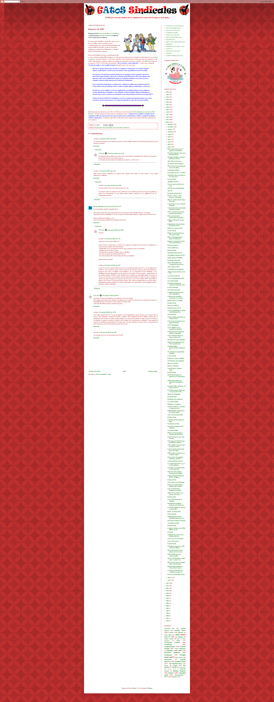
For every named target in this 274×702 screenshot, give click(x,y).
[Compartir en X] (108, 125)
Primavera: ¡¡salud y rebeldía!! (176, 358)
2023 (167, 99)
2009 (167, 593)
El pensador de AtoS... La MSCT (177, 172)
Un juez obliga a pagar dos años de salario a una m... (176, 445)
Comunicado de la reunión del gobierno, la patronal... (176, 332)
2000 (167, 616)
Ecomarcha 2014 (172, 397)
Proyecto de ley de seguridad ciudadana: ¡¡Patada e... (175, 458)
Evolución (170, 532)
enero (169, 580)
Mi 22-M (170, 191)
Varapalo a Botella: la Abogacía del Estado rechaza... (176, 157)
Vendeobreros (126, 127)
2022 (167, 102)
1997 (167, 618)
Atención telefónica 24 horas (175, 461)
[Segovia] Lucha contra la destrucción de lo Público (175, 472)
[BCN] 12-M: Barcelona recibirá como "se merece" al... (176, 559)
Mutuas (166, 665)
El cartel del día (172, 314)
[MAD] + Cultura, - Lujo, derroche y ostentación (175, 196)
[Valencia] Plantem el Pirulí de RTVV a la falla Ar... (176, 476)
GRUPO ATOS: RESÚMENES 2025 (175, 42)
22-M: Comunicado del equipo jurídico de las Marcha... (176, 212)
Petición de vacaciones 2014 (175, 228)
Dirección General (104, 127)
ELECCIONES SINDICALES (174, 37)
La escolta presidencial (174, 276)
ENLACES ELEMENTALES (173, 28)
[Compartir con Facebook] (110, 125)
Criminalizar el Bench (173, 170)
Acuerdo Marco (180, 630)
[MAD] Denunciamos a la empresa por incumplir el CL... (175, 382)
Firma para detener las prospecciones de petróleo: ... (176, 216)
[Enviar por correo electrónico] (104, 125)
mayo (169, 142)
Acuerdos (171, 632)
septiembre (171, 132)
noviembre (171, 127)
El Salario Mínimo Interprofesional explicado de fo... (176, 347)
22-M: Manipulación (173, 325)
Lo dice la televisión (173, 287)
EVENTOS (169, 49)
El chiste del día (172, 250)
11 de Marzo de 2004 (173, 523)
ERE (110, 127)
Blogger (150, 688)
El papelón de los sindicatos (175, 399)
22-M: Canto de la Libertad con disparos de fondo (176, 321)
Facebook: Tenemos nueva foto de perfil (176, 437)
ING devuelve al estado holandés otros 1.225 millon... (176, 166)
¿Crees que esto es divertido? (175, 539)
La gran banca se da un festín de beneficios (176, 204)
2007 (167, 598)
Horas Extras (179, 657)
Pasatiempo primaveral (174, 260)
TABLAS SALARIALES (172, 35)
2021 (167, 104)
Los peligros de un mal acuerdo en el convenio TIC (176, 468)
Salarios (171, 673)
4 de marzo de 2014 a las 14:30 (107, 312)
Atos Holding (179, 637)
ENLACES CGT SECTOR (173, 30)
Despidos (97, 127)
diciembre (170, 124)
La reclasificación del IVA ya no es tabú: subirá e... (176, 464)
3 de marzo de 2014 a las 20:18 (107, 139)
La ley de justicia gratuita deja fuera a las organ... (176, 449)
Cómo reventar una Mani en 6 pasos (176, 185)
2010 (167, 591)
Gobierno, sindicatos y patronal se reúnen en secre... (176, 407)
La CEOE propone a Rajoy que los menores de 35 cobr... (176, 391)
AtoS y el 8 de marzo (173, 541)
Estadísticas (168, 655)
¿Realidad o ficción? (173, 182)
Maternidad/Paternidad (175, 663)
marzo (169, 147)
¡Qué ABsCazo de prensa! (175, 161)
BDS (178, 639)
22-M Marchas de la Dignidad (176, 361)
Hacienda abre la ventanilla (175, 300)
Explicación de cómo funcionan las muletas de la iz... (176, 224)
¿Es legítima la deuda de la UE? (176, 255)
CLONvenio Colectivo (172, 642)
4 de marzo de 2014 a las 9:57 (112, 265)
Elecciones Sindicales (172, 652)
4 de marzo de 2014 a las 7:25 (112, 239)
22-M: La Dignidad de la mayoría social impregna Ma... (177, 311)
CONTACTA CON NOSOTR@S (174, 26)
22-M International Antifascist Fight (176, 420)
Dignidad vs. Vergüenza (174, 404)
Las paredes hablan (173, 281)
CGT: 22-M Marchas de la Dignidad (175, 500)
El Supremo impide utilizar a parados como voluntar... (175, 485)
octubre (170, 129)
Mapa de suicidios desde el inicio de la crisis (176, 200)
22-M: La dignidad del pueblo (176, 278)
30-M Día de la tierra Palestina (176, 188)
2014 (167, 122)
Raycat (134, 688)
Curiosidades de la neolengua (176, 269)
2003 (167, 608)
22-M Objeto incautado (174, 290)
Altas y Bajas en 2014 (173, 267)
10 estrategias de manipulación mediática (176, 352)
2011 (167, 588)
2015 (167, 119)
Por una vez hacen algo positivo (176, 574)
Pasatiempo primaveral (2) (175, 253)
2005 (167, 603)
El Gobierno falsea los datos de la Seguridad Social (177, 153)
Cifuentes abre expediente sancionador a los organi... (175, 297)
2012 (167, 586)
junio (169, 139)
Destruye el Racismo (173, 366)
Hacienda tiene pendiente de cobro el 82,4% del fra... (175, 567)
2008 (167, 596)
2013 (167, 583)
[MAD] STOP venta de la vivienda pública (174, 555)
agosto (170, 134)
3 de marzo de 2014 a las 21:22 (115, 153)
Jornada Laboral (180, 661)
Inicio (124, 371)
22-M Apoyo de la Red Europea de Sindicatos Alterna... (176, 441)
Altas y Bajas (168, 635)
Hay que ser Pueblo (173, 363)
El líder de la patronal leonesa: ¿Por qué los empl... (176, 233)
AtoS (177, 634)
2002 (167, 611)
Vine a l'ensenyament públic (175, 415)
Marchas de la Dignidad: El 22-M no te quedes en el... (176, 343)
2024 (167, 97)
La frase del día (172, 179)
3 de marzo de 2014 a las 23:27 (112, 206)
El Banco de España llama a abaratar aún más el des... (175, 433)
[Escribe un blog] (106, 125)
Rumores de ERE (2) (173, 305)
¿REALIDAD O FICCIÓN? (173, 51)
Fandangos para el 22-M (174, 308)
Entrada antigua (152, 371)
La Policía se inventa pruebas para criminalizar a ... (175, 293)
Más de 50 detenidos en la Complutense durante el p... (176, 263)
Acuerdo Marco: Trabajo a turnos (175, 369)
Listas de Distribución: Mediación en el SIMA (174, 489)
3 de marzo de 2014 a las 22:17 (107, 171)
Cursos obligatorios (180, 648)
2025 (167, 95)
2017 (167, 115)
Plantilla (174, 667)
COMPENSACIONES (172, 32)
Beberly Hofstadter (98, 206)
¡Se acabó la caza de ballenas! (176, 164)
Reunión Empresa (179, 671)
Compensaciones (169, 646)
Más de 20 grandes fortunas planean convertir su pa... (175, 551)
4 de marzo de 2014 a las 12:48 (112, 185)
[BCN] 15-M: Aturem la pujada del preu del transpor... (176, 563)
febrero (170, 578)
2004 (167, 606)
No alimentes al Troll (173, 424)
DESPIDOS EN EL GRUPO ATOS (175, 46)
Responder (96, 146)
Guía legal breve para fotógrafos (176, 340)
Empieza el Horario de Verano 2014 (176, 220)
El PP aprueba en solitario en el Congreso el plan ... (176, 453)
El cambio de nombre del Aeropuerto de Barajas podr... (176, 284)
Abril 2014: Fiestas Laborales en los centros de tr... (176, 176)
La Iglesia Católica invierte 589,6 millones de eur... (176, 529)
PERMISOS (169, 44)
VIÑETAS (168, 53)
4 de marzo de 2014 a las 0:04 (115, 230)
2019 (167, 109)
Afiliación (180, 632)
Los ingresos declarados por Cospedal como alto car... (175, 571)
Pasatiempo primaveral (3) (175, 193)
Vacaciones (174, 677)
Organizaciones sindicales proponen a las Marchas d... (176, 504)
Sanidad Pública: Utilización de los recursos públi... (176, 411)
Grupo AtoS (115, 127)
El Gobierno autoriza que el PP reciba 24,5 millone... (176, 547)
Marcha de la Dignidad (174, 394)
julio (169, 137)
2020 (167, 107)
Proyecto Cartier (172, 669)
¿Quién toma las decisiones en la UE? (176, 272)
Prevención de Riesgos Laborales (176, 520)
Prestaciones (182, 667)
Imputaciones (168, 659)
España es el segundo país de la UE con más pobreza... (176, 242)
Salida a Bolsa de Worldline (175, 258)
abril (169, 144)
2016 (167, 117)
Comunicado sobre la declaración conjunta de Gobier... (177, 208)
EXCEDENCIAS (170, 39)
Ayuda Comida (168, 639)
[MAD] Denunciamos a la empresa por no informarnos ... (176, 376)
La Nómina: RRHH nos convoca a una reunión (176, 508)
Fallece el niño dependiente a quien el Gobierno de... (175, 237)
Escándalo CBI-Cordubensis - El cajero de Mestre (177, 386)
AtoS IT (167, 637)
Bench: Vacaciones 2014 (174, 511)
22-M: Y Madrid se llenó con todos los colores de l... (175, 336)
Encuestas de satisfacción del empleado (175, 427)
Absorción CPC (169, 628)
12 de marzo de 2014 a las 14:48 (107, 332)
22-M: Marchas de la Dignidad (176, 482)
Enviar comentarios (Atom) (103, 374)
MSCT (120, 127)
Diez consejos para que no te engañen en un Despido (175, 149)
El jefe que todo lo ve (173, 245)
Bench (178, 640)
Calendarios (168, 644)
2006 (167, 601)
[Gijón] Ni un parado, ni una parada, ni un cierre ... (175, 493)
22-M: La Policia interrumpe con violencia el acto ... (176, 317)
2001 (167, 613)
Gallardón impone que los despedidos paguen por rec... (176, 517)
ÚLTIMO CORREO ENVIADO (174, 55)
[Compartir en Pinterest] (112, 125)
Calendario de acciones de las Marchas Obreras (175, 535)
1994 (167, 621)
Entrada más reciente (95, 371)
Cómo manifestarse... (173, 248)
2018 (167, 112)
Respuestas (98, 150)
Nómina (175, 665)
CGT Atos (101, 153)
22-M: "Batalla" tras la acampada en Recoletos (175, 328)
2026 (167, 92)
